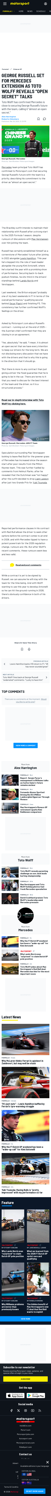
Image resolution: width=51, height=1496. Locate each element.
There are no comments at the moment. (26, 700)
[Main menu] (5, 4)
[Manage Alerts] (29, 649)
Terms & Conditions (12, 1487)
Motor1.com (25, 1430)
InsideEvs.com (25, 1425)
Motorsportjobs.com (25, 1434)
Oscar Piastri (16, 303)
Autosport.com (25, 1438)
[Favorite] (38, 119)
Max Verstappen (39, 238)
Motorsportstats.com (25, 1443)
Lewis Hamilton (28, 258)
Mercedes (7, 167)
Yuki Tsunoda (40, 482)
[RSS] (39, 1410)
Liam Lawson (42, 478)
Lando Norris (27, 280)
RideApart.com (25, 1447)
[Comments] (45, 119)
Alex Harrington (9, 117)
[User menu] (45, 3)
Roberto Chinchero (10, 119)
